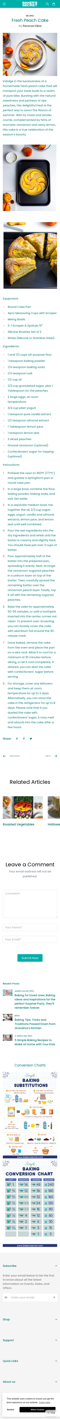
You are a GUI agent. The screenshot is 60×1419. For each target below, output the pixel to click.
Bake (17, 1015)
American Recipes (24, 991)
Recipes (30, 15)
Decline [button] (10, 1409)
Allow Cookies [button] (37, 1409)
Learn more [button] (44, 1402)
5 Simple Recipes (23, 1035)
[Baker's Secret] (30, 4)
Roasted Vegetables (18, 824)
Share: (7, 739)
